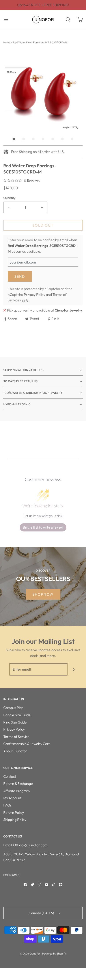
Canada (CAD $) (42, 913)
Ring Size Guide (15, 722)
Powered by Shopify (54, 953)
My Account (12, 798)
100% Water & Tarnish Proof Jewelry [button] (32, 393)
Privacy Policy (34, 294)
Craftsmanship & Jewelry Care (26, 743)
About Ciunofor (15, 751)
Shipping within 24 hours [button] (23, 370)
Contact (9, 776)
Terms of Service (16, 736)
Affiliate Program (16, 791)
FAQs (7, 805)
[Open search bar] (68, 19)
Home (6, 42)
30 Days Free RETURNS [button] (20, 381)
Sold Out (43, 225)
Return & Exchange (18, 783)
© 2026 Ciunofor (30, 953)
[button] (43, 91)
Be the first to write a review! (43, 527)
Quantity (9, 198)
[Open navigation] (6, 19)
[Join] (73, 669)
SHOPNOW (43, 594)
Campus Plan (13, 707)
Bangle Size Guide (17, 715)
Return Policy (13, 812)
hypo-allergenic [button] (16, 404)
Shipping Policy (14, 819)
